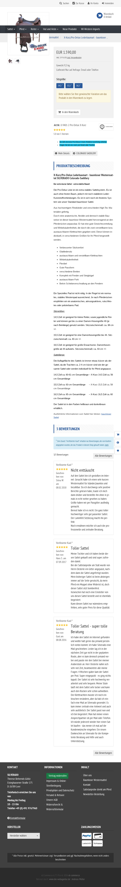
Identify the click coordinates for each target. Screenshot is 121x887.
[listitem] (86, 836)
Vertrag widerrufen (58, 775)
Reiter (34, 29)
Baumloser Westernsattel (95, 780)
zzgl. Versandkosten (74, 57)
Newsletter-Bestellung (93, 794)
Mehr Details (63, 153)
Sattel (10, 29)
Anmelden (109, 3)
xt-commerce (74, 875)
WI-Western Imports (90, 29)
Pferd (22, 29)
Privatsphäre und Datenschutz (60, 790)
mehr (107, 445)
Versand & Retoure (55, 795)
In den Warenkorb (70, 112)
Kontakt (86, 784)
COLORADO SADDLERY (85, 153)
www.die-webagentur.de (59, 879)
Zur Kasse (80, 3)
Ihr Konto (94, 3)
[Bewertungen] (118, 450)
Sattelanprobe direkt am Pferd (97, 789)
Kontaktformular (17, 818)
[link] (100, 15)
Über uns (87, 775)
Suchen (66, 3)
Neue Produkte (70, 29)
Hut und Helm (50, 29)
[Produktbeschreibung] (118, 443)
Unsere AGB (52, 799)
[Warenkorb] (118, 435)
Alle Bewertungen (103, 455)
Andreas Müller (78, 879)
